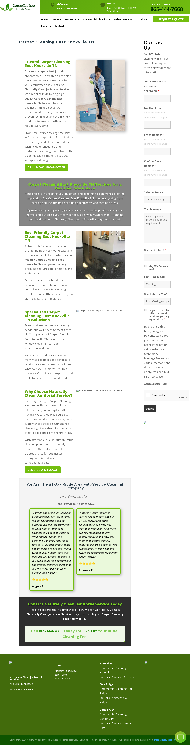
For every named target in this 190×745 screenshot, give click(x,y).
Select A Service (153, 192)
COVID (55, 19)
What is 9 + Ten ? (155, 250)
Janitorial (70, 19)
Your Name (151, 91)
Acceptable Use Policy (155, 384)
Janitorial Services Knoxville (117, 677)
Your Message (152, 209)
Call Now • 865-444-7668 (46, 167)
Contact (59, 26)
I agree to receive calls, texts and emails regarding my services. (159, 315)
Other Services (123, 19)
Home (44, 19)
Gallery (143, 19)
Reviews (46, 26)
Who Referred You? (155, 294)
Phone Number (154, 134)
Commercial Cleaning (95, 19)
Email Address (153, 108)
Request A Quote (171, 19)
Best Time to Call (154, 276)
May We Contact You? (158, 268)
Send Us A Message (43, 470)
